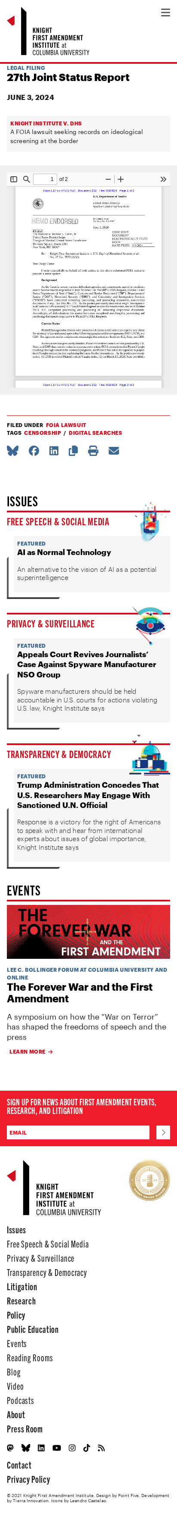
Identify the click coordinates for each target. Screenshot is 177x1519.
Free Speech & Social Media (58, 521)
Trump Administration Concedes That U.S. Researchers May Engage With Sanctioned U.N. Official (88, 795)
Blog (14, 1371)
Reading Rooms (30, 1357)
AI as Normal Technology (64, 552)
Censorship (42, 433)
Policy (16, 1314)
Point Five (128, 1495)
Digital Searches (95, 433)
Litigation (22, 1286)
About (16, 1414)
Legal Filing (26, 68)
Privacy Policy (28, 1479)
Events (17, 1343)
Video (15, 1385)
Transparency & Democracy (59, 754)
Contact (19, 1464)
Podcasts (20, 1400)
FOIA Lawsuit (66, 425)
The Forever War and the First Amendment (80, 992)
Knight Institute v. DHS (46, 123)
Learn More (27, 1051)
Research (21, 1300)
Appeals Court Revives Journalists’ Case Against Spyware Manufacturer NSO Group (86, 664)
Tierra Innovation (31, 1500)
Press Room (25, 1428)
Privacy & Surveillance (51, 623)
